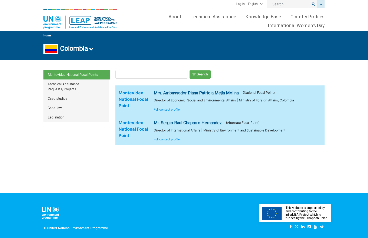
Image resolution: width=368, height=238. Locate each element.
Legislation (56, 117)
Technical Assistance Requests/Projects (63, 86)
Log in (240, 4)
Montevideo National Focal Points (73, 75)
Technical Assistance (213, 16)
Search (202, 74)
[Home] (80, 19)
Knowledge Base (263, 16)
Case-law (55, 108)
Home (47, 35)
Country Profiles (307, 16)
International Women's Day (296, 25)
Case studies (58, 99)
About (174, 16)
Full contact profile (167, 109)
